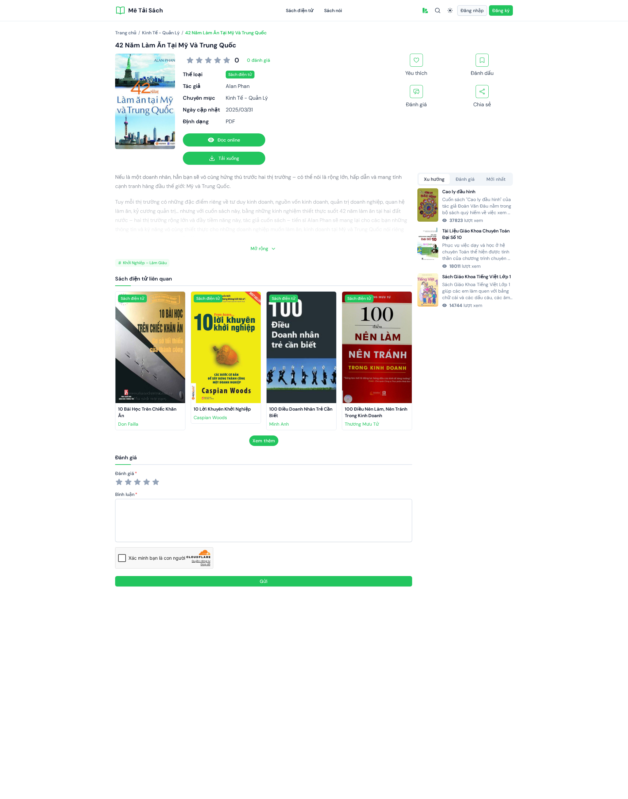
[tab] (434, 179)
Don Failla (128, 424)
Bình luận (124, 494)
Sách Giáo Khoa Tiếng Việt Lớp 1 (476, 277)
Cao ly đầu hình (458, 192)
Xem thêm (264, 441)
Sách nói (333, 10)
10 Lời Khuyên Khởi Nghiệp (222, 409)
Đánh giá (124, 473)
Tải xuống (228, 158)
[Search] (437, 10)
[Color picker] (425, 10)
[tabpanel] (465, 248)
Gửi (264, 581)
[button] (425, 10)
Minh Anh (279, 424)
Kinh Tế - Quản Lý (247, 97)
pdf (230, 121)
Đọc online (229, 140)
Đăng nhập (472, 10)
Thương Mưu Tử (362, 424)
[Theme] (450, 10)
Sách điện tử (300, 10)
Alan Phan (238, 86)
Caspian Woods (210, 417)
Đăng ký (501, 10)
